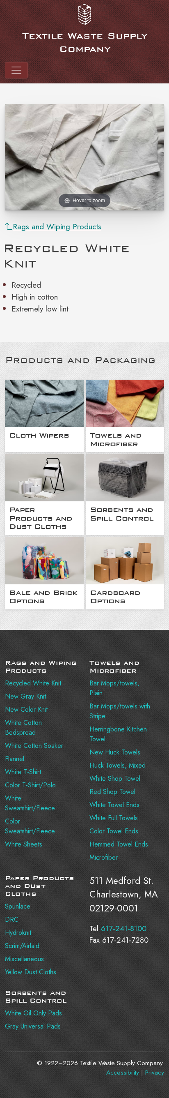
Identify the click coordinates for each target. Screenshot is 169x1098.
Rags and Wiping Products (57, 226)
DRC (11, 919)
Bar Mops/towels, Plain (114, 688)
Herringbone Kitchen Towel (118, 734)
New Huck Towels (114, 752)
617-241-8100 (123, 928)
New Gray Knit (25, 696)
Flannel (14, 759)
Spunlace (17, 906)
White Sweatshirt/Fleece (30, 803)
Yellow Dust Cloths (30, 972)
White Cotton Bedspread (23, 727)
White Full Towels (113, 818)
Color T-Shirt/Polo (30, 785)
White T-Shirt (23, 772)
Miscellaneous (24, 959)
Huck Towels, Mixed (117, 765)
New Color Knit (26, 709)
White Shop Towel (114, 778)
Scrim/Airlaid (22, 945)
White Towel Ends (114, 805)
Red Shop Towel (112, 791)
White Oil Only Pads (33, 1013)
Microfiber (103, 857)
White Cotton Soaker (34, 745)
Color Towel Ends (113, 831)
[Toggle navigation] (16, 70)
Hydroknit (18, 932)
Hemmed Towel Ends (118, 844)
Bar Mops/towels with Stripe (119, 711)
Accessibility (122, 1072)
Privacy (154, 1072)
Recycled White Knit (33, 683)
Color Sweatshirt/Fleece (30, 826)
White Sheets (23, 844)
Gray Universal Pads (33, 1026)
